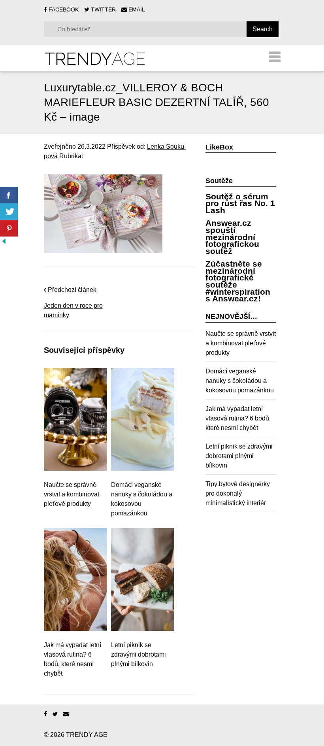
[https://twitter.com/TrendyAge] (55, 714)
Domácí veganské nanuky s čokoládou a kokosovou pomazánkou (141, 499)
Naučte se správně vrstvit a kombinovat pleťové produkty (71, 494)
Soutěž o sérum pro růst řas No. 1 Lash (240, 203)
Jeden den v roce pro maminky (73, 310)
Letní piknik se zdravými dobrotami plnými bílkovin (138, 654)
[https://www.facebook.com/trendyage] (45, 714)
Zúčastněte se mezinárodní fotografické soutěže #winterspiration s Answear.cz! (237, 281)
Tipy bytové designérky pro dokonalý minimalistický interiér (237, 493)
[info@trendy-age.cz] (66, 714)
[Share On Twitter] (9, 211)
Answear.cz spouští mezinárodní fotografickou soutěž (232, 236)
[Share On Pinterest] (9, 228)
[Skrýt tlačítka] (4, 241)
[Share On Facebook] (9, 195)
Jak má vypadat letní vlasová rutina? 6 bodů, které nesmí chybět (72, 659)
